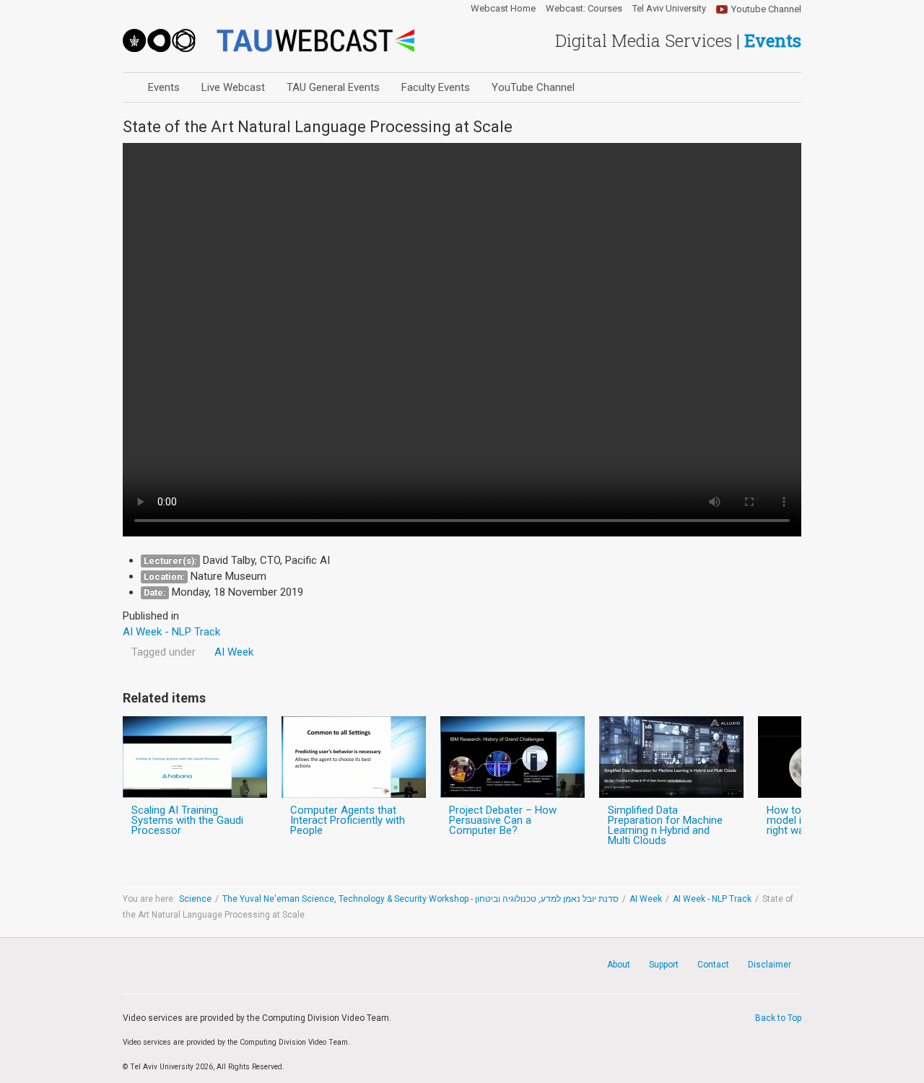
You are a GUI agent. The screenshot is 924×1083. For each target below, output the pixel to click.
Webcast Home (503, 9)
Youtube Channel (766, 9)
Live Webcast (233, 87)
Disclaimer (769, 965)
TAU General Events (333, 87)
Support (664, 965)
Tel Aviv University (669, 9)
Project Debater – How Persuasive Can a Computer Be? (503, 820)
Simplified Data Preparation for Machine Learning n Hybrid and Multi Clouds (665, 825)
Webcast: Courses (584, 9)
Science (195, 899)
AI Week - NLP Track (712, 899)
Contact (713, 965)
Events (164, 87)
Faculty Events (435, 87)
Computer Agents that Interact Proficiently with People (347, 820)
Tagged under (163, 651)
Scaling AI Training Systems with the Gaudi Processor (187, 820)
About (618, 965)
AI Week (233, 651)
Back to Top (778, 1018)
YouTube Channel (533, 87)
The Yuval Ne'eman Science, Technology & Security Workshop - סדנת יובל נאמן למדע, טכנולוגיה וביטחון (420, 899)
